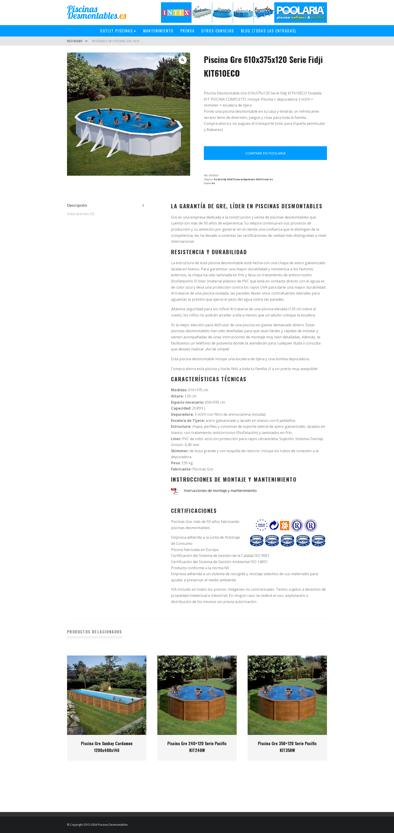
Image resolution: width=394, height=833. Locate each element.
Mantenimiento (158, 31)
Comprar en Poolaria (265, 153)
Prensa (187, 31)
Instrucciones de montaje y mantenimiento (220, 490)
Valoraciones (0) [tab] (80, 213)
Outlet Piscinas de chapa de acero (241, 179)
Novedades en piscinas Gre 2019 (115, 41)
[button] (183, 60)
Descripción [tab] (77, 205)
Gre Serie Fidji (220, 179)
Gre (213, 183)
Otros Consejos (217, 31)
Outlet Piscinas (116, 31)
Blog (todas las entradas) (268, 31)
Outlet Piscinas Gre (264, 179)
